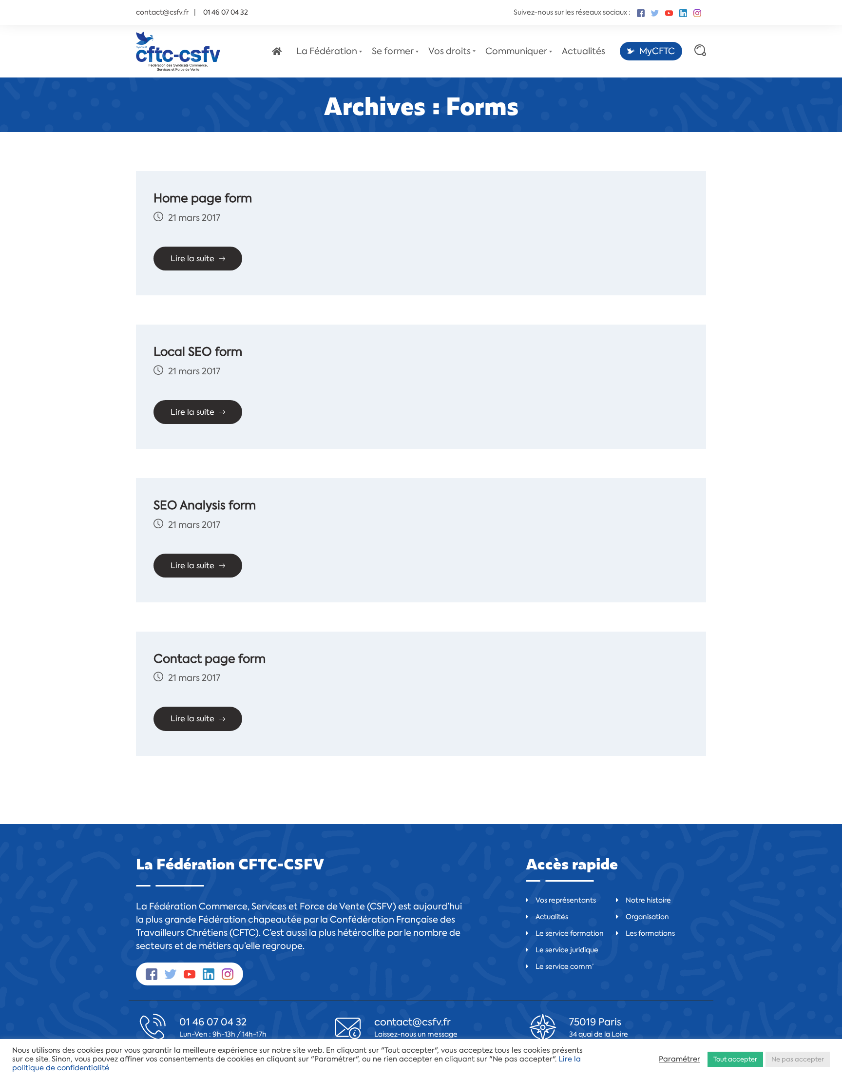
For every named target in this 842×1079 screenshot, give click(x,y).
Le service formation (570, 933)
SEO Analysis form (204, 505)
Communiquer (516, 51)
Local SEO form (197, 352)
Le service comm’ (564, 966)
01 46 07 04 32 (213, 1022)
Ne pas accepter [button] (797, 1059)
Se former (393, 51)
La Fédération (326, 51)
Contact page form (209, 659)
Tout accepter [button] (735, 1059)
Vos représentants (566, 900)
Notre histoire (648, 900)
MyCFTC (657, 51)
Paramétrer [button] (679, 1059)
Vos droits (449, 51)
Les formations (650, 933)
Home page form (202, 198)
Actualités (583, 51)
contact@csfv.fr (162, 12)
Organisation (647, 916)
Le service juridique (567, 949)
